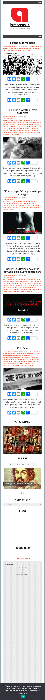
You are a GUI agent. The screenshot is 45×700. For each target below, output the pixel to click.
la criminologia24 (25, 287)
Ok (23, 696)
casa (21, 120)
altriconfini (8, 48)
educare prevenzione (34, 122)
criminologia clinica (25, 283)
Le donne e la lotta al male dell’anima (22, 111)
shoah (20, 50)
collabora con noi (22, 574)
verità (31, 365)
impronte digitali (34, 359)
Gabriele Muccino (32, 285)
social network (24, 207)
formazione (22, 285)
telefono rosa (29, 130)
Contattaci (22, 569)
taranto (31, 207)
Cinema (17, 464)
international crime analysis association (26, 361)
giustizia (25, 359)
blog (12, 281)
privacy (22, 572)
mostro (5, 128)
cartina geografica (16, 201)
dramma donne (22, 122)
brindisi (7, 201)
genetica (19, 359)
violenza (11, 132)
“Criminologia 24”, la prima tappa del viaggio (22, 192)
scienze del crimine (33, 205)
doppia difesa (12, 122)
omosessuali (13, 50)
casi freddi (30, 354)
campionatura (21, 354)
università (6, 209)
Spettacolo (25, 464)
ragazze (27, 128)
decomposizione (27, 356)
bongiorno (15, 120)
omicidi (18, 128)
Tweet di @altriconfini (22, 559)
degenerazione (8, 358)
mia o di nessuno (31, 126)
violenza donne (19, 132)
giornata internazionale (31, 124)
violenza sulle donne (31, 132)
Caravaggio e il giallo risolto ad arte (19, 484)
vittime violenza (14, 134)
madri (14, 126)
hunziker (5, 126)
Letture (33, 464)
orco (22, 128)
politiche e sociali (8, 205)
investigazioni (7, 363)
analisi (14, 354)
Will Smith (30, 291)
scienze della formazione (11, 207)
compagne (26, 120)
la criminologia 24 (13, 287)
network (33, 203)
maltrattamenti (21, 126)
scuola (10, 291)
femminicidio (7, 124)
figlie (13, 124)
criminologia (14, 283)
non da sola (11, 128)
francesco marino (10, 46)
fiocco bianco (19, 124)
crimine (24, 201)
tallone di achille (19, 130)
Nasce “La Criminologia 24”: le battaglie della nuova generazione (23, 270)
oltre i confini (14, 289)
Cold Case (22, 348)
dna (23, 358)
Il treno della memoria (22, 42)
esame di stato (7, 285)
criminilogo (37, 281)
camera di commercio (21, 281)
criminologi (6, 283)
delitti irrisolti (17, 358)
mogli (39, 126)
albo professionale (27, 279)
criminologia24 (17, 48)
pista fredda (25, 363)
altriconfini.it (7, 281)
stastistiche (10, 130)
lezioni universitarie (24, 203)
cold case (37, 354)
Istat (10, 126)
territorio (36, 207)
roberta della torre (20, 205)
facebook (16, 285)
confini (31, 281)
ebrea (29, 48)
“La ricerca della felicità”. (13, 279)
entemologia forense (9, 359)
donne (5, 122)
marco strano (16, 363)
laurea (16, 203)
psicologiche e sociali (25, 289)
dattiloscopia (17, 356)
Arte (11, 464)
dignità (24, 48)
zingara (29, 50)
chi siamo (22, 567)
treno (24, 50)
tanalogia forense (23, 365)
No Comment (36, 46)
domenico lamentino (31, 358)
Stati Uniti (15, 365)
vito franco (13, 209)
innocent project (8, 361)
